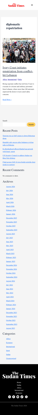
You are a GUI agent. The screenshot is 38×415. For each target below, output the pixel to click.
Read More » (7, 99)
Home (19, 382)
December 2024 (11, 265)
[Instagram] (9, 396)
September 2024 (11, 277)
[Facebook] (13, 396)
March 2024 (10, 301)
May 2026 (9, 198)
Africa (5, 79)
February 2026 (11, 210)
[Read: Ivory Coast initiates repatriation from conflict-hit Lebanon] (19, 50)
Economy (9, 342)
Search (5, 121)
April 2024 (10, 297)
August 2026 (10, 186)
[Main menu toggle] (32, 5)
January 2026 (10, 214)
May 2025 (9, 245)
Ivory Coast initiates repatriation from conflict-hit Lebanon (18, 71)
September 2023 (11, 324)
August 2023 (10, 328)
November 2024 (11, 269)
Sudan (8, 354)
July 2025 (9, 238)
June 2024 (9, 289)
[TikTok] (21, 396)
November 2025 (11, 222)
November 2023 (11, 316)
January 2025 (10, 261)
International (12, 79)
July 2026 (9, 190)
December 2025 (11, 218)
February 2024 (11, 304)
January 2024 (10, 308)
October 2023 (10, 320)
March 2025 (10, 253)
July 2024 (9, 285)
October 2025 (10, 226)
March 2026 (10, 206)
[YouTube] (17, 396)
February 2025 (11, 257)
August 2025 (10, 234)
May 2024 (9, 293)
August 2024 (10, 281)
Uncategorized (11, 358)
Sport (8, 350)
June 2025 (9, 241)
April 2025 (10, 249)
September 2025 (11, 230)
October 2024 (10, 273)
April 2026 (10, 202)
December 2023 (11, 312)
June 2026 (9, 194)
